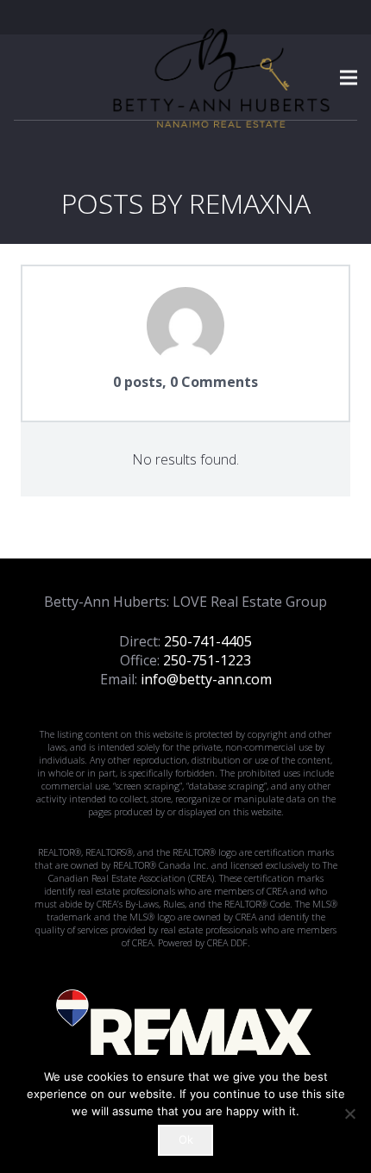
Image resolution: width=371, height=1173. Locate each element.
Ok (186, 1139)
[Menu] (348, 77)
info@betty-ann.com (206, 679)
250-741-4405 (208, 641)
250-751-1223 (207, 660)
